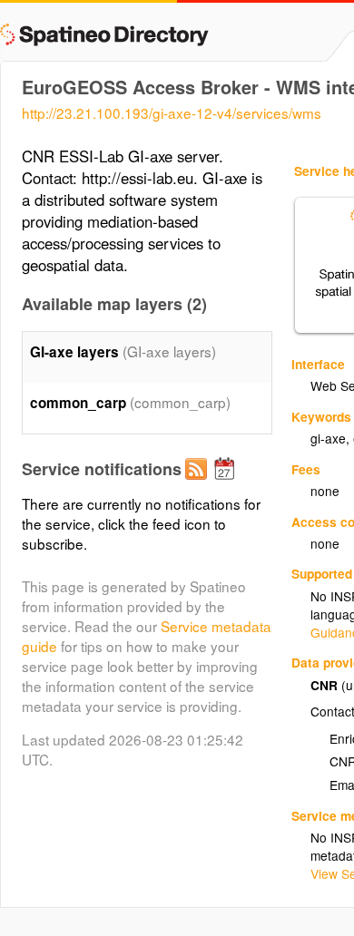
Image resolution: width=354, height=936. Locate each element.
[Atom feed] (198, 483)
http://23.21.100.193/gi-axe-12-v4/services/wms (171, 112)
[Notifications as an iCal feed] (226, 483)
